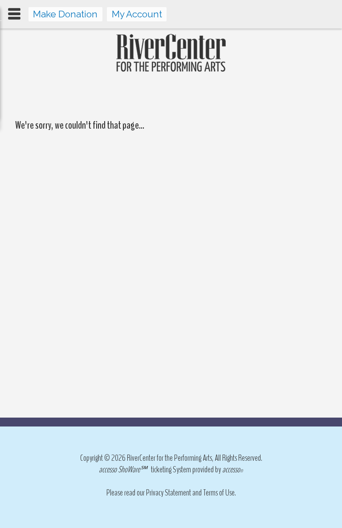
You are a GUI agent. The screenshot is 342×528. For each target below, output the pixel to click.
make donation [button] (65, 14)
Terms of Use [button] (219, 493)
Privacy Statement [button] (168, 493)
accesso (232, 469)
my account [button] (137, 14)
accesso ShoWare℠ (123, 469)
